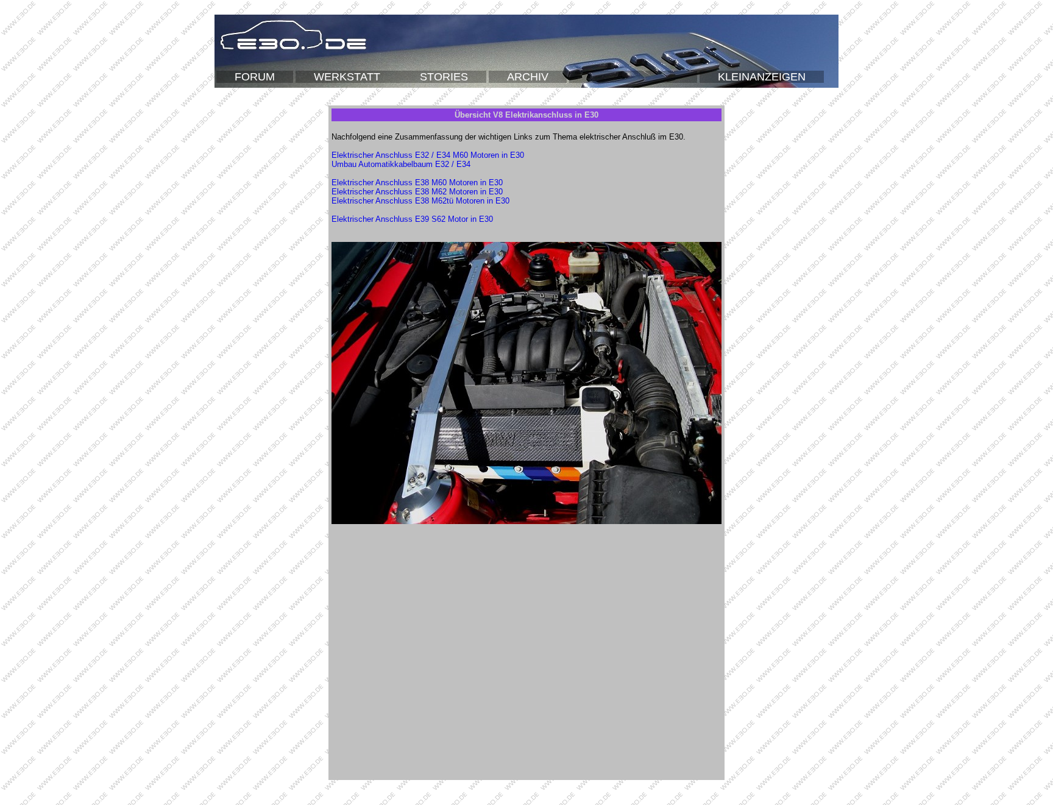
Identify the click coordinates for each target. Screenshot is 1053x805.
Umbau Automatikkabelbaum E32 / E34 (401, 164)
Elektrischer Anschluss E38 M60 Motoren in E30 (417, 182)
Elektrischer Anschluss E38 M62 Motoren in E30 (417, 191)
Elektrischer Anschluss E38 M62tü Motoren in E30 (420, 200)
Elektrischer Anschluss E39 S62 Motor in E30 (412, 219)
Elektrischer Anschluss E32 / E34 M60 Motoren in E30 (428, 155)
